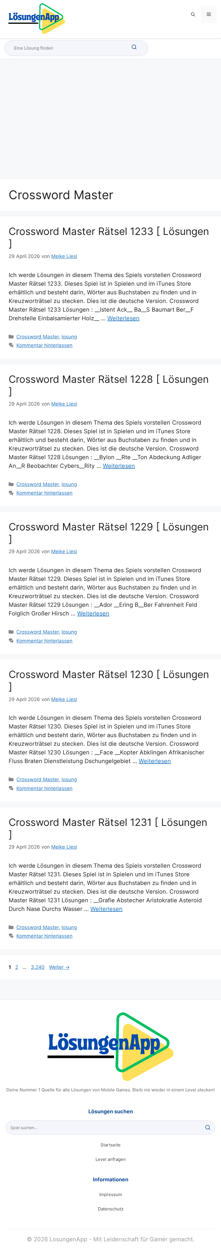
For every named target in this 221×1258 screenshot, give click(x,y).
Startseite (110, 1145)
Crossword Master (37, 337)
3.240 (38, 967)
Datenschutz (110, 1209)
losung (69, 337)
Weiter (59, 967)
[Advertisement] (110, 124)
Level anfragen (111, 1159)
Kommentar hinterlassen (44, 345)
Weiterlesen (123, 318)
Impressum (110, 1194)
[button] (193, 14)
